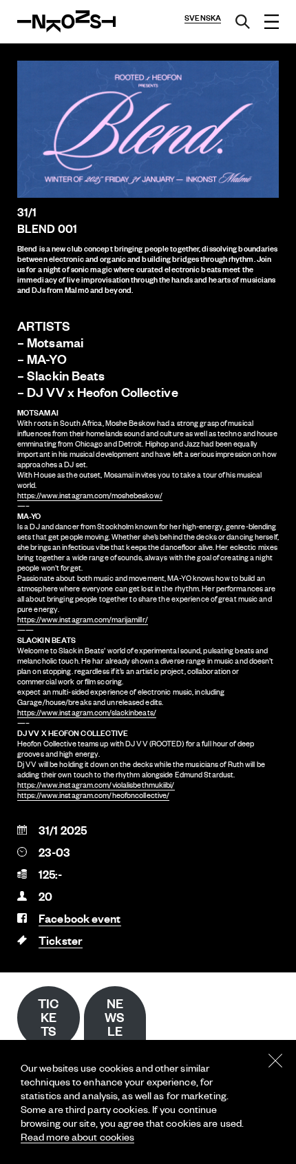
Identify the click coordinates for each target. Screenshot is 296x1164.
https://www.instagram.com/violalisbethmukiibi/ (96, 785)
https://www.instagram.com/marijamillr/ (82, 619)
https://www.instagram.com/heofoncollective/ (93, 795)
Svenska (202, 18)
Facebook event (79, 918)
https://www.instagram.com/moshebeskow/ (89, 495)
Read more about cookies (77, 1136)
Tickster (61, 940)
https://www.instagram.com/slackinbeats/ (86, 712)
